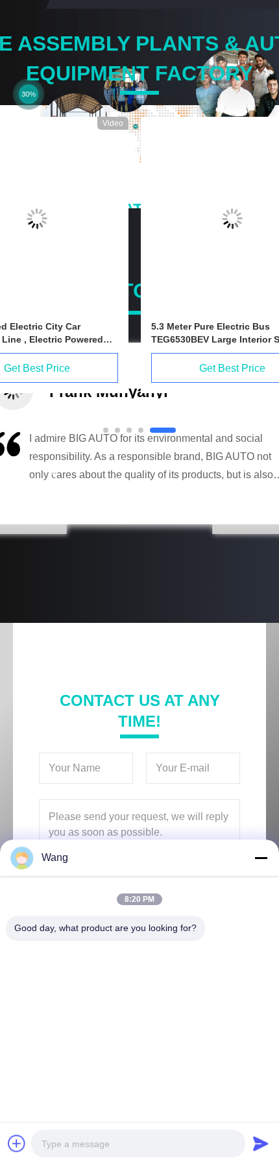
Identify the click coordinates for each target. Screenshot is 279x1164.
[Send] (260, 1143)
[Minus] (261, 858)
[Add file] (17, 1143)
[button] (55, 474)
